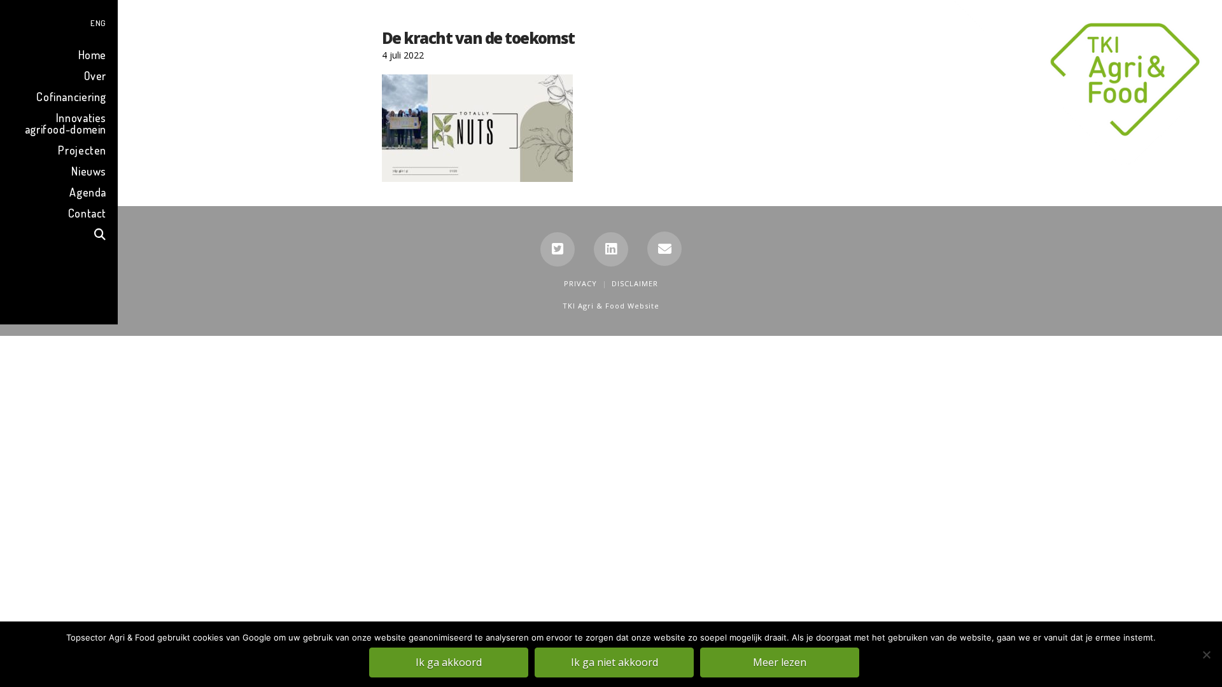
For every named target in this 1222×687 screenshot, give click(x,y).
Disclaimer (635, 283)
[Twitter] (557, 249)
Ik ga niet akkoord (614, 662)
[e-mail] (664, 249)
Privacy (580, 283)
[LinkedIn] (611, 249)
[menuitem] (59, 21)
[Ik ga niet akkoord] (1206, 654)
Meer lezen (779, 662)
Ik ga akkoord (449, 662)
